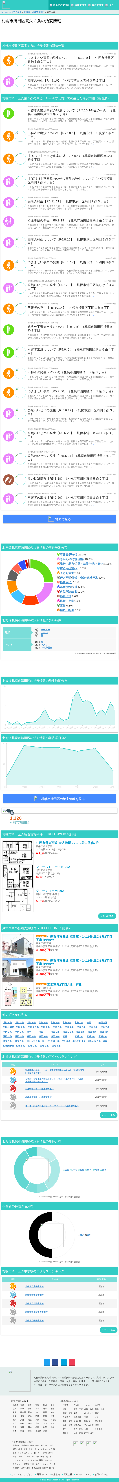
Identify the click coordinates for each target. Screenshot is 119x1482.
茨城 (22, 1409)
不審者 (64, 554)
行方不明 (65, 577)
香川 (14, 1427)
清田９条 (55, 1036)
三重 (52, 1416)
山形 (52, 1405)
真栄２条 (91, 1036)
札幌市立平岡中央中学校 (36, 1312)
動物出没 (65, 596)
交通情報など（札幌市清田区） (39, 1089)
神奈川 (23, 1412)
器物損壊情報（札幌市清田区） (39, 1097)
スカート (25, 1460)
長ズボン (49, 1457)
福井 (52, 1412)
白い (82, 1235)
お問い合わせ (101, 1474)
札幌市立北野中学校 (34, 1303)
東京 (14, 1412)
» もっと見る (107, 916)
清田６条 (19, 1036)
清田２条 (80, 1032)
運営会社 (68, 1474)
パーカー (45, 629)
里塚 (105, 1041)
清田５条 (7, 1036)
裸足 (41, 1460)
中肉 (37, 1445)
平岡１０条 (33, 1027)
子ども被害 (67, 573)
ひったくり (89, 1413)
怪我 (63, 582)
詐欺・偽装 (79, 577)
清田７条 (31, 1036)
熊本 (14, 1431)
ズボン (44, 632)
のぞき (73, 559)
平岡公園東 (8, 1027)
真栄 (65, 1036)
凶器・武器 (82, 563)
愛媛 (22, 1427)
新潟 (30, 1412)
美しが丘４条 (79, 1041)
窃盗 (63, 568)
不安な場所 (89, 1433)
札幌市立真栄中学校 (34, 1286)
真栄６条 (19, 1041)
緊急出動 (71, 591)
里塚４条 (56, 1045)
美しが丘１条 (33, 1041)
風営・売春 (67, 600)
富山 (37, 1412)
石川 (45, 1412)
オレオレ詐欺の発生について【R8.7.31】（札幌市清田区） (52, 1106)
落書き (65, 1433)
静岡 (37, 1416)
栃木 (30, 1409)
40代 (82, 1170)
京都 (22, 1420)
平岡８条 (7, 1032)
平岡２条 (45, 1027)
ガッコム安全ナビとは (22, 1474)
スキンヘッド (46, 1449)
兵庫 (37, 1420)
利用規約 (55, 1474)
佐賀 (45, 1427)
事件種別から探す (70, 1401)
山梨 (14, 1416)
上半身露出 (25, 1468)
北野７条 (79, 1022)
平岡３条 (57, 1027)
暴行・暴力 (67, 563)
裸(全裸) (16, 1468)
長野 (22, 1416)
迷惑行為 (92, 577)
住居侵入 (71, 568)
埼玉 (45, 1409)
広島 (37, 1423)
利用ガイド (42, 1474)
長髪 (30, 1449)
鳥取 (14, 1423)
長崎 (52, 1427)
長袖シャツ (17, 1457)
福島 (14, 1409)
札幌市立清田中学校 (34, 1295)
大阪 (30, 1420)
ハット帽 (32, 1453)
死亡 (69, 582)
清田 (41, 1032)
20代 (67, 1170)
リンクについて (83, 1474)
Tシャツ (26, 1457)
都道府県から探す (20, 1401)
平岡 (89, 1022)
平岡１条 (20, 1027)
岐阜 (30, 1416)
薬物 (63, 605)
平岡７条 (105, 1027)
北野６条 (67, 1022)
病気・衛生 (67, 610)
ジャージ (48, 1460)
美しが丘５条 (94, 1041)
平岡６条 (93, 1027)
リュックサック (48, 1464)
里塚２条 (32, 1045)
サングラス (22, 1453)
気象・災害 (67, 1421)
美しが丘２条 (48, 1041)
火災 (63, 591)
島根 (22, 1423)
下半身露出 (46, 647)
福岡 (37, 1427)
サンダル (34, 1460)
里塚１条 (20, 1045)
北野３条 (31, 1022)
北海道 (15, 1405)
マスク (44, 644)
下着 (32, 1464)
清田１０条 (68, 1032)
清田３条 (92, 1032)
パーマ (36, 1449)
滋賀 (14, 1420)
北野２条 (19, 1022)
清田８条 (43, 1036)
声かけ (73, 554)
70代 (97, 1170)
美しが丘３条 (63, 1041)
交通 (74, 587)
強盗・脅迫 (96, 563)
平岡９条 (19, 1032)
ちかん (64, 559)
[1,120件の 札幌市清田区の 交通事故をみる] (59, 810)
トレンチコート (37, 1457)
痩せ (32, 1445)
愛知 (45, 1416)
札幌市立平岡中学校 (34, 1320)
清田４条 (104, 1032)
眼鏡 (14, 1453)
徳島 (52, 1423)
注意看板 (98, 1429)
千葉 (52, 1409)
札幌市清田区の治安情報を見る (63, 799)
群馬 (37, 1409)
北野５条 (55, 1022)
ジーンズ (16, 1460)
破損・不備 (78, 1433)
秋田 (45, 1405)
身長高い (25, 1445)
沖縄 (45, 1431)
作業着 (26, 1464)
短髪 (25, 1449)
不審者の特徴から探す (22, 1442)
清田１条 (55, 1032)
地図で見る (63, 519)
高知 (30, 1427)
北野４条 (43, 1022)
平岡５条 (81, 1027)
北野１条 (7, 1022)
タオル (51, 1453)
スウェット (17, 1464)
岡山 (30, 1423)
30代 (74, 1170)
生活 (86, 1429)
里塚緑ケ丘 (8, 1045)
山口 (45, 1423)
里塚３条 (44, 1045)
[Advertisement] (59, 34)
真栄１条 (79, 1036)
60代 (89, 1170)
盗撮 (81, 559)
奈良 (45, 1420)
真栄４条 (103, 1036)
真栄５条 (7, 1041)
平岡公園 (103, 1022)
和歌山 (53, 1420)
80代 (104, 1170)
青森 (22, 1405)
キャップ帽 (42, 1453)
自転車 (45, 1468)
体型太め (44, 1445)
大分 (22, 1431)
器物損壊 (65, 587)
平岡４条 (69, 1027)
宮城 (37, 1405)
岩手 (30, 1405)
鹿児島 (38, 1431)
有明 (29, 1032)
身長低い (16, 1445)
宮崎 (30, 1431)
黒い (89, 1235)
